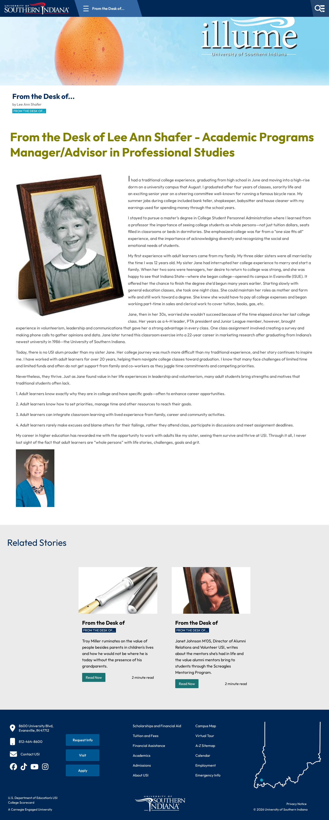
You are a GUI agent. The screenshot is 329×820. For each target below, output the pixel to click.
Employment (205, 765)
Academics (141, 755)
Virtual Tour (204, 735)
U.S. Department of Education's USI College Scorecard (33, 800)
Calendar (202, 755)
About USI (140, 775)
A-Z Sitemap (205, 745)
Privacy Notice (296, 804)
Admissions (142, 765)
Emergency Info (207, 775)
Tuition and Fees (145, 735)
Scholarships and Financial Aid (157, 726)
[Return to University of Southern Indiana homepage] (160, 803)
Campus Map (205, 726)
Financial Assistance (149, 745)
